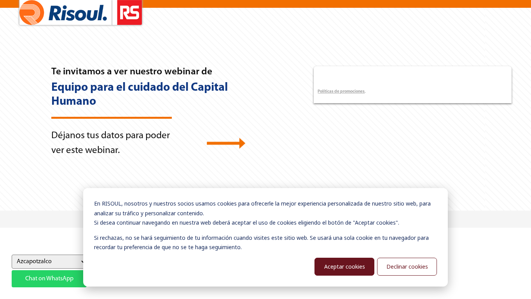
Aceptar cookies (344, 266)
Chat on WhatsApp (49, 279)
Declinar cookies (407, 266)
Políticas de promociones (341, 92)
